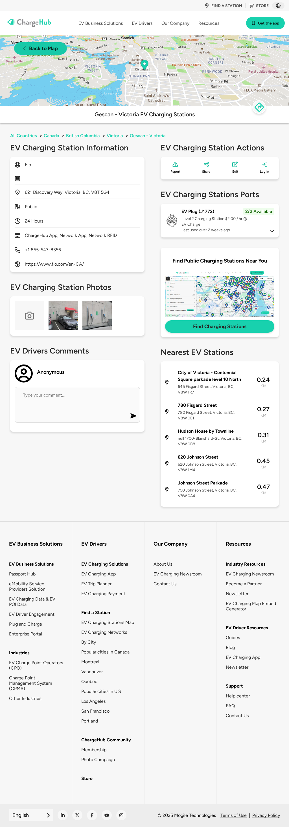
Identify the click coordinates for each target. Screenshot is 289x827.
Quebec (89, 681)
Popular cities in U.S (101, 691)
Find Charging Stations (219, 326)
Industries (19, 652)
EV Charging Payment (103, 593)
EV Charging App (98, 574)
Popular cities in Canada (105, 652)
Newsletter (237, 593)
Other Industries (25, 698)
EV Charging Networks (104, 632)
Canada (51, 135)
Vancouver (92, 671)
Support (234, 686)
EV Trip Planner (96, 583)
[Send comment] (133, 416)
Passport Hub (22, 574)
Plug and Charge (25, 624)
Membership (93, 749)
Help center (238, 696)
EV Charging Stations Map (107, 622)
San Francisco (95, 711)
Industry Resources (245, 564)
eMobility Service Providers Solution (27, 586)
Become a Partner (244, 583)
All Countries (23, 135)
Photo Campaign (98, 759)
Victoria (115, 135)
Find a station (226, 5)
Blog (230, 647)
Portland (89, 721)
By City (88, 642)
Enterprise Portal (25, 634)
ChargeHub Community (106, 739)
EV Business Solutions (31, 564)
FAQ (230, 705)
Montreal (90, 661)
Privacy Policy (266, 815)
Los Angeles (93, 701)
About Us (163, 564)
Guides (233, 637)
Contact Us (165, 583)
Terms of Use (233, 815)
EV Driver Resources (247, 627)
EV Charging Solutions (104, 564)
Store (262, 5)
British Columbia (83, 135)
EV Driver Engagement (31, 614)
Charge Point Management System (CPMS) (30, 683)
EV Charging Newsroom (178, 574)
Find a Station (95, 612)
